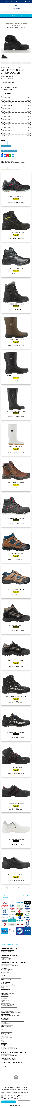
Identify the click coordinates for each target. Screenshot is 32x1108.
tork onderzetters (6, 1034)
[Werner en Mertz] (4, 902)
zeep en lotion (5, 1000)
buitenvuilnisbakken (6, 1026)
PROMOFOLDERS (16, 16)
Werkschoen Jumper (16, 661)
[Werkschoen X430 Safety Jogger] (16, 41)
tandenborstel (5, 1033)
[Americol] (4, 911)
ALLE (15, 63)
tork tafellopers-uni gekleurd (9, 1048)
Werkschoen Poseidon (16, 447)
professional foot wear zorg (8, 1058)
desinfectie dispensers (7, 1011)
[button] (16, 1105)
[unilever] (27, 924)
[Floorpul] (27, 917)
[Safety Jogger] (20, 914)
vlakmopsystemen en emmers (9, 965)
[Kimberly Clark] (27, 908)
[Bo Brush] (27, 902)
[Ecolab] (20, 902)
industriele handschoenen (8, 1059)
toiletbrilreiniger (5, 989)
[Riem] (12, 905)
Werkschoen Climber (16, 625)
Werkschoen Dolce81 (16, 875)
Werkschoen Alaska (16, 340)
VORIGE (6, 63)
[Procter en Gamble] (20, 917)
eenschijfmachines (6, 971)
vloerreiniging (4, 957)
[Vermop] (12, 914)
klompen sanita (5, 1056)
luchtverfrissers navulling (8, 985)
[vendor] (20, 920)
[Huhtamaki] (4, 914)
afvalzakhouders (5, 1023)
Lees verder (26, 1092)
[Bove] (12, 924)
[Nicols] (27, 920)
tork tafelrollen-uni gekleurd (9, 1050)
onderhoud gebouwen (7, 950)
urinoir (2, 987)
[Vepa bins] (20, 911)
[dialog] (16, 1096)
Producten (15, 21)
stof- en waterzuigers (7, 969)
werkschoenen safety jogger (16, 27)
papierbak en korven (7, 1025)
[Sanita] (27, 914)
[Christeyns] (12, 902)
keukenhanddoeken (6, 1037)
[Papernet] (4, 908)
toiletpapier (4, 983)
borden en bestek (6, 1044)
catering (3, 1063)
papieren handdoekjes (7, 993)
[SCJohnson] (20, 908)
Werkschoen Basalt (16, 232)
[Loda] (20, 924)
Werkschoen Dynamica (16, 732)
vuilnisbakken (4, 1019)
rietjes (2, 1041)
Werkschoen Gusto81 (16, 839)
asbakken (3, 1029)
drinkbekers (4, 1039)
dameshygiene (5, 986)
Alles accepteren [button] (8, 1102)
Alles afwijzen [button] (24, 1102)
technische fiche (7, 82)
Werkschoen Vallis (16, 197)
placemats (4, 1043)
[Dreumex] (12, 911)
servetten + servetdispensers (9, 1045)
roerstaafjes (4, 1040)
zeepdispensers (5, 1003)
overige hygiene (5, 1014)
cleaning (3, 1066)
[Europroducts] (27, 931)
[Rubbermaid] (12, 908)
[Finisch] (4, 931)
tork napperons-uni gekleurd (9, 1047)
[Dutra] (4, 924)
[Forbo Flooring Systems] (12, 917)
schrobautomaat (5, 972)
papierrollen (4, 994)
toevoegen (5, 146)
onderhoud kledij (5, 952)
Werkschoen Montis (16, 518)
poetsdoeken (4, 996)
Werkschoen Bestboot (16, 375)
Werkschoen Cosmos (16, 268)
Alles (19, 168)
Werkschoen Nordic (16, 304)
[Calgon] (20, 931)
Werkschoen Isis (16, 768)
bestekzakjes (4, 1036)
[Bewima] (20, 905)
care (2, 1065)
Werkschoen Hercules (16, 411)
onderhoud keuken (6, 951)
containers (4, 1027)
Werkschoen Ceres (16, 803)
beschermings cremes (7, 1004)
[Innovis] (4, 917)
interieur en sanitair (6, 958)
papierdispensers (6, 979)
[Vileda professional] (4, 905)
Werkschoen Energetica (16, 696)
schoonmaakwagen (6, 964)
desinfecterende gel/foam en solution (11, 1012)
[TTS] (12, 920)
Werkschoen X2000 (16, 554)
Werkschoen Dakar (16, 482)
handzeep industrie (6, 1005)
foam (2, 1001)
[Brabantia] (27, 911)
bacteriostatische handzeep (9, 1007)
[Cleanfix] (4, 920)
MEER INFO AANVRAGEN (9, 151)
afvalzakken (4, 1022)
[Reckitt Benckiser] (12, 931)
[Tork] (27, 905)
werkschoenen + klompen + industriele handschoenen (16, 24)
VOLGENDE (26, 63)
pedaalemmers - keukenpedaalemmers (12, 1021)
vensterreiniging (5, 959)
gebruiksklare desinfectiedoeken (10, 1015)
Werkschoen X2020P (16, 589)
